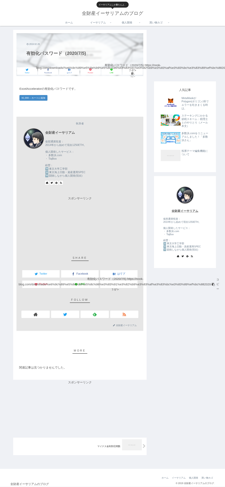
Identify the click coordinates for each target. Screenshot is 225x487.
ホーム (165, 477)
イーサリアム (179, 477)
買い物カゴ (207, 477)
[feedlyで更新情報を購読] (56, 183)
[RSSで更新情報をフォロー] (61, 183)
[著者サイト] (47, 183)
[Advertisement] (79, 224)
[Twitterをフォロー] (52, 183)
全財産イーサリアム (60, 132)
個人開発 (193, 477)
